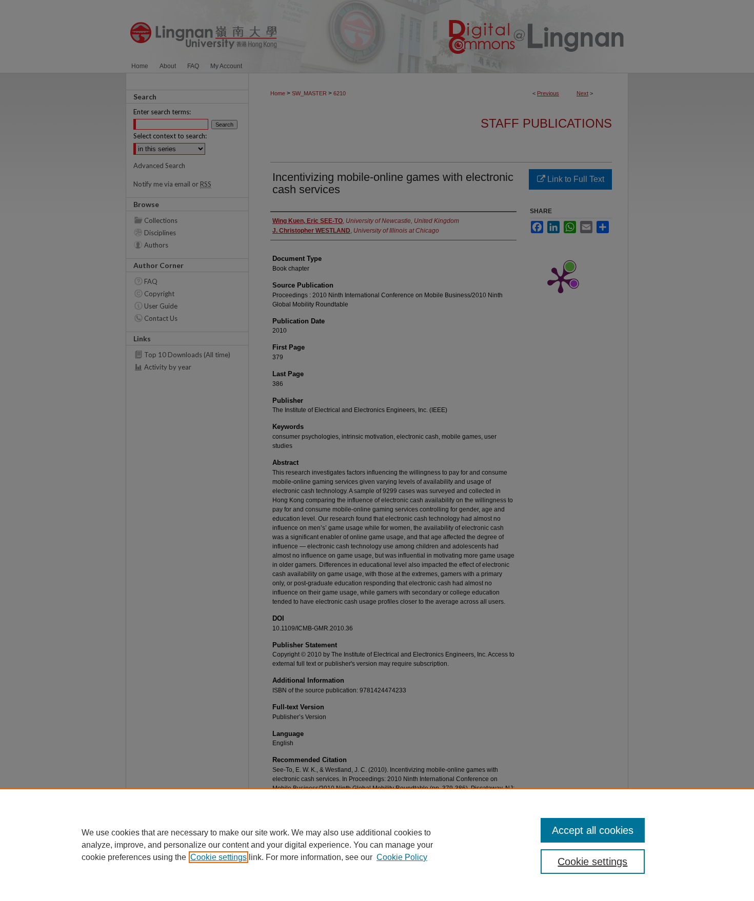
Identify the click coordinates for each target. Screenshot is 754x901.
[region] (377, 844)
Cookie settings (218, 857)
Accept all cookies (592, 830)
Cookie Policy (401, 857)
